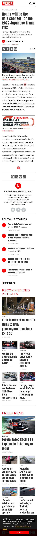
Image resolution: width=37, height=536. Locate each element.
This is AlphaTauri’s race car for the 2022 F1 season (20, 225)
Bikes (4, 466)
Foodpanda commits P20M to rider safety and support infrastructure (9, 474)
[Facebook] (4, 49)
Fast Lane (13, 10)
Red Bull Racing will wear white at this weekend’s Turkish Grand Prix (20, 237)
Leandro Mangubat (15, 41)
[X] (7, 49)
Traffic (5, 316)
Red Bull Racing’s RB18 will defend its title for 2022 (19, 260)
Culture (5, 10)
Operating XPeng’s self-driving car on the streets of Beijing (26, 474)
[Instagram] (15, 49)
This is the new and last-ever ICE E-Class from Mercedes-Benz (9, 391)
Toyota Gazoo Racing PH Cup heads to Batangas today (17, 444)
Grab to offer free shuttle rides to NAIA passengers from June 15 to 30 (18, 327)
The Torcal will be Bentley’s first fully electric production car (27, 506)
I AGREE (19, 532)
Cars (4, 351)
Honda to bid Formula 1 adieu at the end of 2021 (21, 250)
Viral (22, 382)
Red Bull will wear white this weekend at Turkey (9, 358)
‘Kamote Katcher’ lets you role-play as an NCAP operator (8, 506)
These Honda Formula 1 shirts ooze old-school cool (20, 271)
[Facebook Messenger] (11, 49)
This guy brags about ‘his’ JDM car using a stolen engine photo (27, 391)
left (25, 85)
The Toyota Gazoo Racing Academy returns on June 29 (26, 359)
